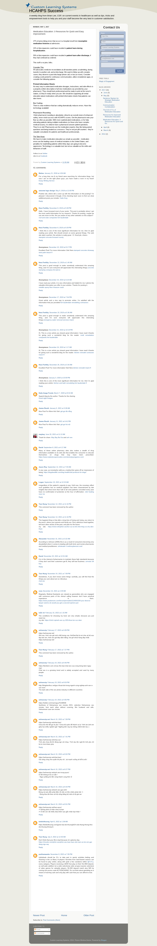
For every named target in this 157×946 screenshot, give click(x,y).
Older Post (89, 915)
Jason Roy (43, 467)
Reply (41, 184)
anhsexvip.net (44, 719)
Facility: (103, 44)
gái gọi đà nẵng (66, 411)
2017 (104, 90)
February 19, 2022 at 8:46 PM (58, 663)
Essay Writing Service (46, 181)
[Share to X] (80, 162)
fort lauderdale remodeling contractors (74, 302)
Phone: (103, 50)
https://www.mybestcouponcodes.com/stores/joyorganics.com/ (61, 457)
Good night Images (46, 398)
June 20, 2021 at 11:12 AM (55, 434)
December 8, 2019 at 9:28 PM (60, 208)
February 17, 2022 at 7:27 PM (58, 650)
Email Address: (106, 55)
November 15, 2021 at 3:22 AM (58, 539)
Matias (41, 173)
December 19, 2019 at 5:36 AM (60, 312)
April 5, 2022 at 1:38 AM (59, 821)
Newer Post (39, 915)
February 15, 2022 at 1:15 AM (56, 613)
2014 (104, 134)
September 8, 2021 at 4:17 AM (55, 447)
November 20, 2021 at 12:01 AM (56, 556)
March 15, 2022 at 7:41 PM (60, 737)
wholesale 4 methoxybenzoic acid (70, 546)
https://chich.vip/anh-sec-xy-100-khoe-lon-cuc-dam (63, 620)
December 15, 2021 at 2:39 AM (54, 591)
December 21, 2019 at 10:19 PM (61, 330)
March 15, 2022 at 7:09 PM (60, 719)
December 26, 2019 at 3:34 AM (60, 365)
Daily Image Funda (46, 393)
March (106, 130)
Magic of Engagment (106, 81)
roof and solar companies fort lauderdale (53, 218)
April (105, 127)
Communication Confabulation (109, 106)
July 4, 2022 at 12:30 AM (57, 837)
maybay (42, 434)
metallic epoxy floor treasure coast (51, 287)
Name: (103, 33)
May (105, 95)
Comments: (104, 61)
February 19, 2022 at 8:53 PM (58, 682)
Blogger (104, 940)
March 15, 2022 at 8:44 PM (60, 787)
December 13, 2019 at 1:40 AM (60, 262)
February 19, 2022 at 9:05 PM (58, 700)
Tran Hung (43, 504)
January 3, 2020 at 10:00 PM (59, 378)
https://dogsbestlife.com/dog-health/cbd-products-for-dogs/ (65, 472)
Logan (41, 482)
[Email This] (75, 162)
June (106, 93)
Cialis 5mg (63, 198)
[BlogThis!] (77, 162)
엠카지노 (90, 862)
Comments (40, 933)
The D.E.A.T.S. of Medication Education (111, 111)
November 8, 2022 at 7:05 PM (61, 854)
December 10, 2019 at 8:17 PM (60, 247)
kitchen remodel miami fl (82, 368)
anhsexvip (43, 630)
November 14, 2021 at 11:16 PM (59, 504)
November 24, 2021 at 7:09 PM (59, 574)
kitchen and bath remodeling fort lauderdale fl (70, 383)
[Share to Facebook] (82, 162)
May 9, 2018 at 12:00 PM (65, 191)
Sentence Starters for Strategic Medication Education (111, 100)
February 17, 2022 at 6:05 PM (58, 630)
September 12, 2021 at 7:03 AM (59, 467)
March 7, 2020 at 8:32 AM (63, 393)
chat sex (42, 581)
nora (40, 591)
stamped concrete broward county (51, 237)
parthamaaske (44, 854)
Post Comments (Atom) (51, 920)
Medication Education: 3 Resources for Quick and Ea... (113, 121)
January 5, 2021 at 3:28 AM (60, 408)
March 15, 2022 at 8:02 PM (60, 754)
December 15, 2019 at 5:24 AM (60, 280)
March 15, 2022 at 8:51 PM (60, 804)
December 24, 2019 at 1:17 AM (60, 347)
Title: (102, 39)
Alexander (43, 539)
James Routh (44, 408)
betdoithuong (44, 821)
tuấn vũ (42, 613)
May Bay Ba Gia (57, 437)
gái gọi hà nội (65, 424)
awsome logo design (47, 191)
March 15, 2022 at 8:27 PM (60, 769)
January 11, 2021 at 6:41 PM (60, 421)
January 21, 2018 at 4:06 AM (55, 173)
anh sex (69, 437)
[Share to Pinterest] (84, 162)
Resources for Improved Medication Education (112, 116)
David (41, 447)
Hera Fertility (44, 208)
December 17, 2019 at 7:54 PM (60, 297)
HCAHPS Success (46, 10)
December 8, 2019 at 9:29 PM (60, 228)
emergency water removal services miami (59, 320)
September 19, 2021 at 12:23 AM (56, 482)
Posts (38, 929)
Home (64, 915)
